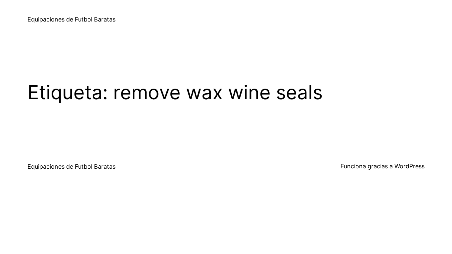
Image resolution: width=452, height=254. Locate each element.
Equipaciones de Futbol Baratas (71, 19)
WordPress (409, 166)
